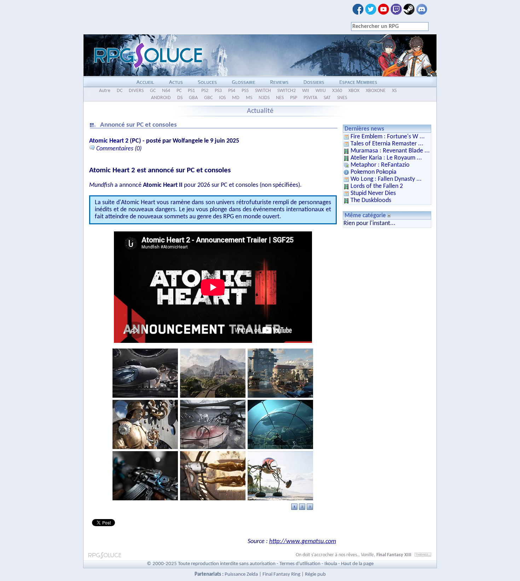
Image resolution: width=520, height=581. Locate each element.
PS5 (245, 90)
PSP (293, 97)
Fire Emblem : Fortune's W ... (388, 136)
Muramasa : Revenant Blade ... (390, 151)
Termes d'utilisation (299, 563)
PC (179, 90)
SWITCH (263, 90)
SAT (327, 97)
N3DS (264, 97)
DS (180, 97)
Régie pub (315, 574)
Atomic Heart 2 (108, 141)
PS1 (191, 90)
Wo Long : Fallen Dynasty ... (386, 179)
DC (119, 90)
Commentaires (114, 148)
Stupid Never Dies (373, 193)
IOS (222, 97)
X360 (337, 90)
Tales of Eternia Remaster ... (387, 143)
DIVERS (136, 90)
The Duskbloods (371, 200)
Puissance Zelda (241, 574)
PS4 (231, 90)
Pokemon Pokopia (374, 172)
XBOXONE (376, 90)
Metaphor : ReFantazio (380, 165)
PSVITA (310, 97)
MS (249, 97)
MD (235, 97)
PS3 (218, 90)
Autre (104, 90)
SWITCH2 (286, 90)
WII (305, 90)
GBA (193, 97)
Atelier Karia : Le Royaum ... (386, 158)
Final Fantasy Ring (281, 574)
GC (153, 90)
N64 (166, 90)
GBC (208, 97)
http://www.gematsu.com (302, 541)
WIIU (321, 90)
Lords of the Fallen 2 (377, 186)
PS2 (204, 90)
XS (394, 90)
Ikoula (330, 563)
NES (280, 97)
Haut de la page (357, 563)
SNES (342, 97)
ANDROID (161, 97)
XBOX (353, 90)
